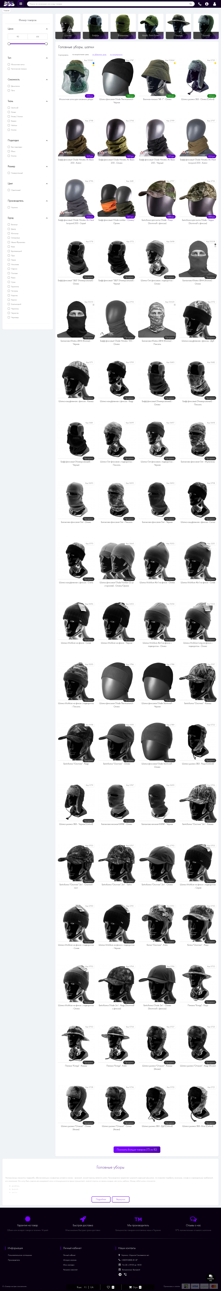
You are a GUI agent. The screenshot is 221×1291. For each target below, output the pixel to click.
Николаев (15, 264)
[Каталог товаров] (21, 3)
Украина (14, 207)
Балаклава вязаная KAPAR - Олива (116, 824)
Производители (14, 1260)
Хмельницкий (16, 304)
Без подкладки (16, 147)
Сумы (13, 282)
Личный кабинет (69, 1255)
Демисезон (15, 86)
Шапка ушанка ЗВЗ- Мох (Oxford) (197, 1126)
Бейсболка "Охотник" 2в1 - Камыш (197, 824)
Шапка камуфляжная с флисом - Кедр (116, 401)
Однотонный (16, 190)
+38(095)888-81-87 (129, 1260)
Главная (6, 10)
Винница (14, 224)
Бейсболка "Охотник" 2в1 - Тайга (117, 884)
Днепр (13, 229)
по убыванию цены (99, 54)
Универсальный (17, 173)
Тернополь (15, 286)
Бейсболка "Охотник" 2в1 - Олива (157, 884)
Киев (13, 247)
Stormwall (14, 108)
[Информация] (207, 3)
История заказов (69, 1260)
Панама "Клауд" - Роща (198, 1005)
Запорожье (15, 238)
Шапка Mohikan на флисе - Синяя (76, 643)
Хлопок (14, 130)
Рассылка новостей (70, 1270)
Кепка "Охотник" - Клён (157, 945)
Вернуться (120, 1199)
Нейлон (14, 125)
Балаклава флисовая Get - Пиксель (116, 522)
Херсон (14, 300)
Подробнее (101, 1199)
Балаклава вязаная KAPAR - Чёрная (157, 824)
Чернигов (14, 313)
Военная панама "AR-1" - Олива (157, 99)
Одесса (14, 269)
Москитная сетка (17, 64)
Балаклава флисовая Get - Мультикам (198, 461)
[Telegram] (120, 1274)
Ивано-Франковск (18, 242)
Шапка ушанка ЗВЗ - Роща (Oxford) (198, 763)
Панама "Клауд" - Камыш (76, 1065)
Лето (13, 90)
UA (91, 1287)
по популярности (116, 54)
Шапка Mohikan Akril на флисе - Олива (157, 582)
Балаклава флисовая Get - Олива (76, 522)
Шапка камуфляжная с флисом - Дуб (198, 341)
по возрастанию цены (80, 54)
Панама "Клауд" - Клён (116, 1065)
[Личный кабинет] (215, 3)
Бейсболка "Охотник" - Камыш (197, 703)
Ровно (13, 278)
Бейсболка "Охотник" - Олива (116, 763)
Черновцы (15, 317)
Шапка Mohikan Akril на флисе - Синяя (198, 582)
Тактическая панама (19, 69)
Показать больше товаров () (137, 1149)
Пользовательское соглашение (20, 1255)
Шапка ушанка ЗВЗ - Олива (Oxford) (197, 99)
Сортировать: (63, 55)
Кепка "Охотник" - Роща (197, 945)
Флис (13, 151)
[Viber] (125, 1274)
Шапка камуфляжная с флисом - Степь (76, 582)
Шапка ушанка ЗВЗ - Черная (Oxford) (76, 824)
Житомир (14, 233)
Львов (13, 260)
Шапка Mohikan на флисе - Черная (116, 643)
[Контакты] (200, 3)
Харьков (14, 295)
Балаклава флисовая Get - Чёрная (157, 522)
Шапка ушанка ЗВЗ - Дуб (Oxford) (157, 1126)
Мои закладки (68, 1265)
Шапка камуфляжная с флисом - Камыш (76, 401)
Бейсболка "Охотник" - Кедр (76, 763)
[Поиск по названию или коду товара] (190, 3)
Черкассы (15, 309)
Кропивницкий (16, 251)
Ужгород (14, 291)
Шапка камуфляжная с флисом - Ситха (198, 522)
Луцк (13, 255)
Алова (13, 112)
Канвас (13, 121)
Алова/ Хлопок (17, 116)
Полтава (14, 273)
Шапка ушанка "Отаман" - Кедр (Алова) (198, 1065)
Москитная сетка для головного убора (76, 99)
